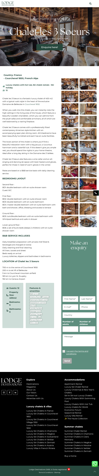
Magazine (31, 387)
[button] (90, 4)
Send (67, 361)
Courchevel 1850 (14, 78)
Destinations (32, 384)
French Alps (31, 78)
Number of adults (68, 322)
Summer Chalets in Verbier (77, 448)
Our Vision (31, 393)
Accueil (35, 19)
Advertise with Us (34, 398)
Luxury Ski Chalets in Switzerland (42, 437)
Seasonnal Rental (72, 413)
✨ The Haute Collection (76, 418)
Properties (44, 19)
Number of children (85, 322)
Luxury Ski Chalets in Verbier (40, 440)
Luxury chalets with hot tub (19, 85)
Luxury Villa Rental (73, 416)
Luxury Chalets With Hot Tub (78, 404)
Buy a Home (70, 456)
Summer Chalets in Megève (77, 442)
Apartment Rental (73, 384)
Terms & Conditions (46, 472)
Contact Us (31, 395)
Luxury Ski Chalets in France (39, 411)
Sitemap (57, 472)
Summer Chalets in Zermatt (78, 451)
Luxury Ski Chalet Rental (76, 387)
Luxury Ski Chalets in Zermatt (40, 442)
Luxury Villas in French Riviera (40, 448)
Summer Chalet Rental (75, 431)
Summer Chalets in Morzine (77, 445)
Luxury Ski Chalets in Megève (40, 434)
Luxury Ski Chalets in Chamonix (41, 431)
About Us (30, 390)
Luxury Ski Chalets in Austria (40, 445)
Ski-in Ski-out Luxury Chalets (78, 395)
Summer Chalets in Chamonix (78, 434)
